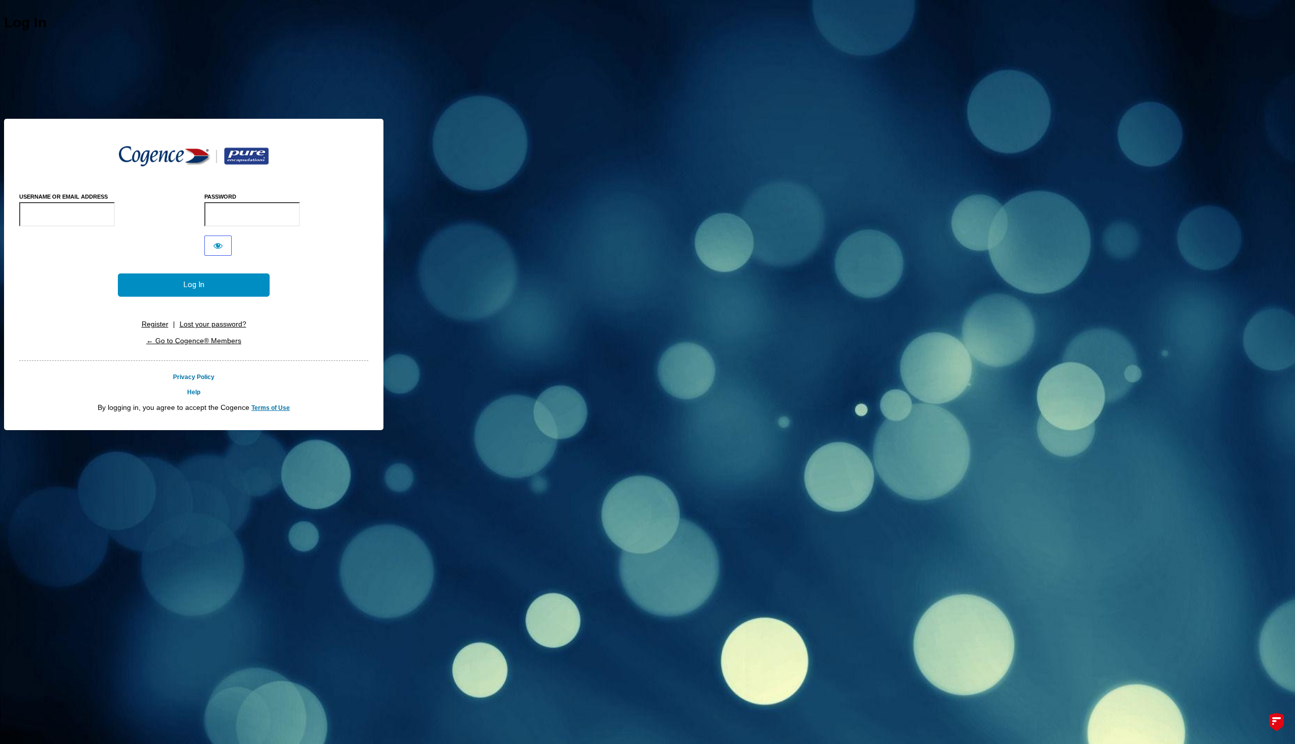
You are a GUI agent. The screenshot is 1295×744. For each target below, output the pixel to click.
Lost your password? (213, 324)
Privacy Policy (193, 377)
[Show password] (218, 246)
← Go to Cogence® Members (193, 341)
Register (155, 324)
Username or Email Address (63, 197)
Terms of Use (270, 407)
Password (220, 197)
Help (193, 392)
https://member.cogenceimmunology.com (193, 156)
